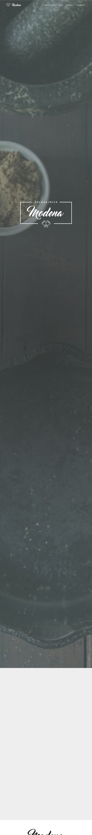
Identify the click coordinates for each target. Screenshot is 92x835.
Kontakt (69, 5)
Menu (61, 5)
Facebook (81, 5)
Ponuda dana (50, 5)
